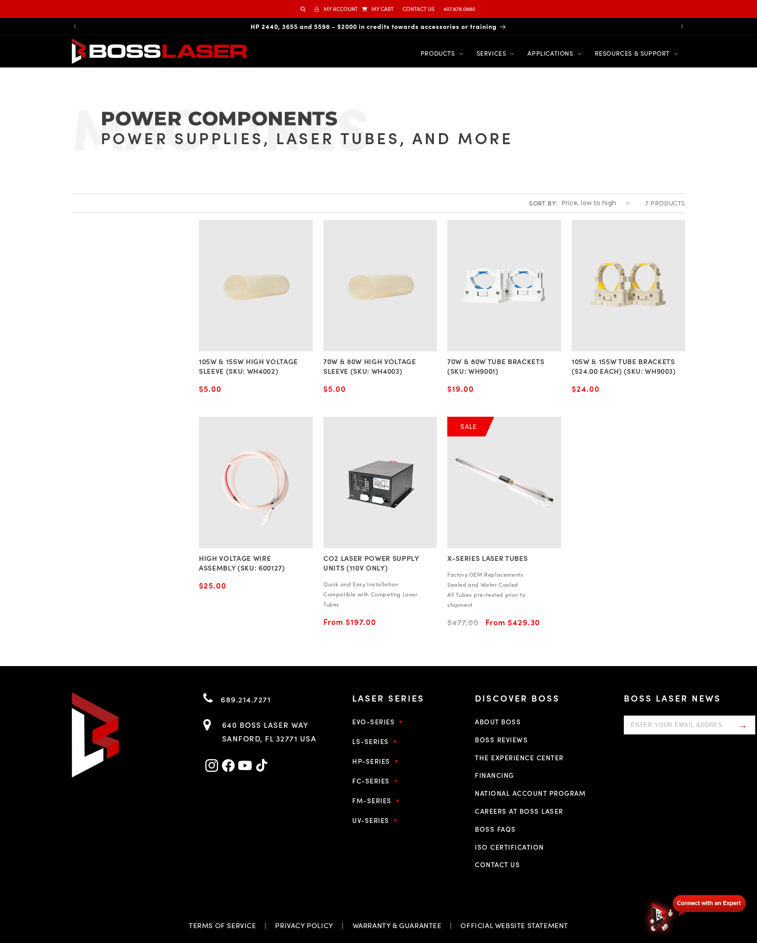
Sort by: (543, 203)
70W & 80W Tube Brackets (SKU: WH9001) (495, 366)
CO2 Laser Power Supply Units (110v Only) (371, 562)
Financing (494, 775)
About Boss (498, 721)
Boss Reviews (501, 739)
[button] (378, 9)
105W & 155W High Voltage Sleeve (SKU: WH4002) (248, 366)
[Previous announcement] (75, 26)
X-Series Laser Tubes (487, 558)
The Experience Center (519, 757)
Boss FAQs (495, 828)
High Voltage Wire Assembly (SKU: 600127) (242, 562)
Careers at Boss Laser (519, 810)
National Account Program (530, 793)
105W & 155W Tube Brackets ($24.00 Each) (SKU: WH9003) (624, 366)
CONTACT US (419, 8)
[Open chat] (695, 913)
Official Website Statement (514, 925)
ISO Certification (509, 846)
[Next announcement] (682, 26)
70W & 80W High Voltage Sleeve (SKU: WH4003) (369, 366)
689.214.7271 (245, 699)
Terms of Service (222, 925)
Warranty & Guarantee (397, 925)
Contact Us (497, 864)
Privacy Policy (304, 925)
